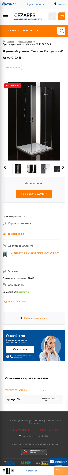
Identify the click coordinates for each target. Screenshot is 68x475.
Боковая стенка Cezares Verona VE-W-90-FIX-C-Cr (35, 254)
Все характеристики (13, 234)
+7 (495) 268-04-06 (18, 430)
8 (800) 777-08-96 (50, 430)
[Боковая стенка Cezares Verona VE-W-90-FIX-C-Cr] (5, 256)
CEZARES (28, 16)
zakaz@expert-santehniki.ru (36, 436)
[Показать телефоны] (52, 16)
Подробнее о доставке (14, 301)
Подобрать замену (34, 194)
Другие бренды (33, 4)
